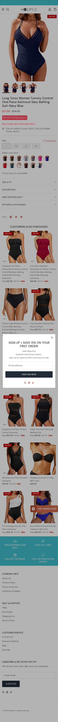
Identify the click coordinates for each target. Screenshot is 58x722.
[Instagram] (25, 383)
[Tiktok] (33, 383)
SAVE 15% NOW (29, 374)
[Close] (52, 338)
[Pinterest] (29, 383)
